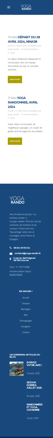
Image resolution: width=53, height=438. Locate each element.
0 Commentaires (30, 49)
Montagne (26, 309)
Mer (26, 314)
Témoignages (26, 320)
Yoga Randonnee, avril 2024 (23, 102)
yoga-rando (13, 49)
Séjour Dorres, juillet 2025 (34, 385)
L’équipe (26, 303)
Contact (26, 332)
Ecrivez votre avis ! (34, 364)
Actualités (33, 45)
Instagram (25, 326)
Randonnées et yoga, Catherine (35, 407)
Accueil (26, 297)
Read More (15, 79)
